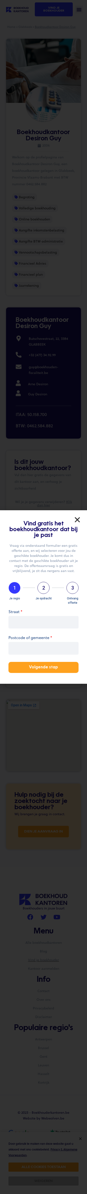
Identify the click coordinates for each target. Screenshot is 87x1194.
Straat (15, 612)
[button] (77, 519)
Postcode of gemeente (30, 638)
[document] (43, 597)
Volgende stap (43, 667)
